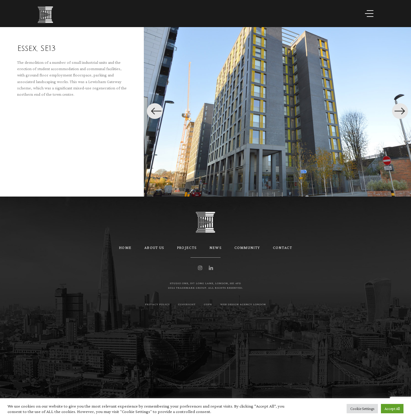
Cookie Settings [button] (362, 408)
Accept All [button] (392, 408)
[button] (155, 111)
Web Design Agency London (243, 304)
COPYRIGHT (187, 304)
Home (125, 248)
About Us (154, 248)
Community (247, 248)
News (215, 248)
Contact (282, 248)
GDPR (208, 304)
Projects (186, 248)
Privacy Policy (157, 304)
